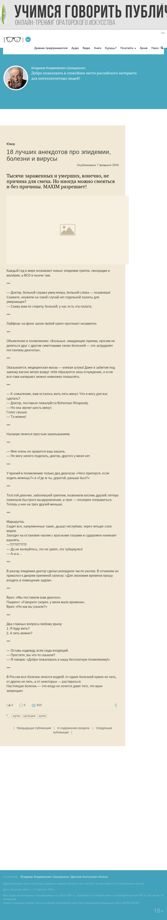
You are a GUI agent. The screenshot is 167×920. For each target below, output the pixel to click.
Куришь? (110, 48)
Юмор (11, 144)
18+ (163, 33)
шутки (42, 716)
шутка (16, 716)
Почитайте (127, 48)
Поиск (155, 48)
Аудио (75, 48)
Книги (97, 48)
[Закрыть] (162, 4)
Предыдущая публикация (34, 728)
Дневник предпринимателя (51, 48)
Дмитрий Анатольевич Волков (89, 877)
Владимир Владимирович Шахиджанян (45, 877)
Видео (86, 48)
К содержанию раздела (73, 728)
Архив (143, 48)
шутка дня (29, 716)
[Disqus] (83, 807)
